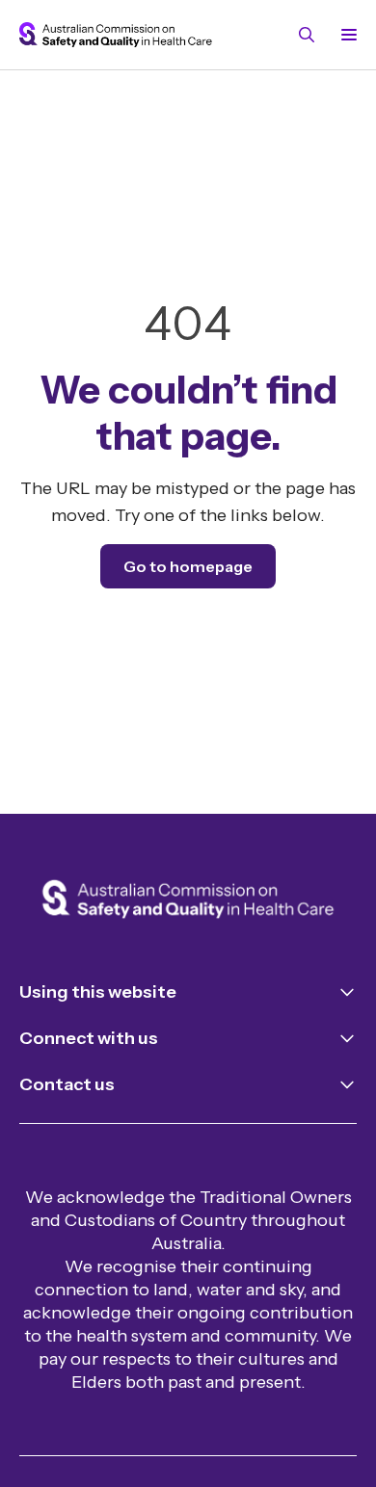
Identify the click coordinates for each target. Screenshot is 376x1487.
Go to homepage (188, 566)
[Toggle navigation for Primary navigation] (345, 34)
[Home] (188, 901)
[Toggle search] (306, 34)
